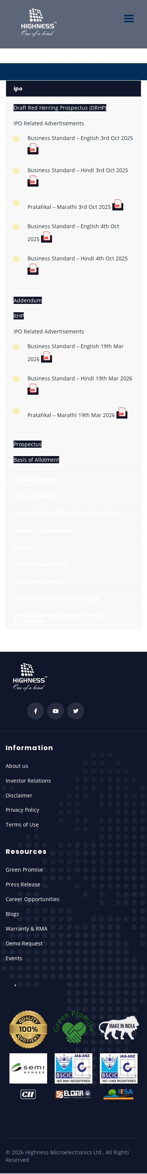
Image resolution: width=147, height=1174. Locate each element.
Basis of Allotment (36, 459)
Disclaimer (19, 795)
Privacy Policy (22, 809)
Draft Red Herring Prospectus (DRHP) (60, 107)
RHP (19, 315)
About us (17, 765)
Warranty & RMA (26, 928)
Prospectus (27, 444)
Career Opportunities (33, 899)
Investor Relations (28, 780)
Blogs (12, 913)
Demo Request (24, 943)
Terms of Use (22, 824)
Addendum (28, 300)
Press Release (23, 884)
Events (14, 958)
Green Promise (24, 869)
